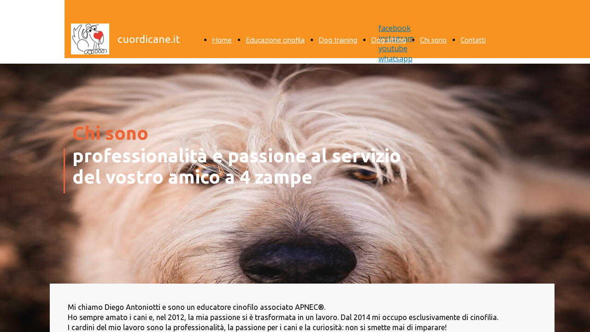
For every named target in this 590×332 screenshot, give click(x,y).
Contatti (473, 40)
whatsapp (395, 58)
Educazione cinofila (275, 40)
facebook (394, 28)
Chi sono (433, 40)
